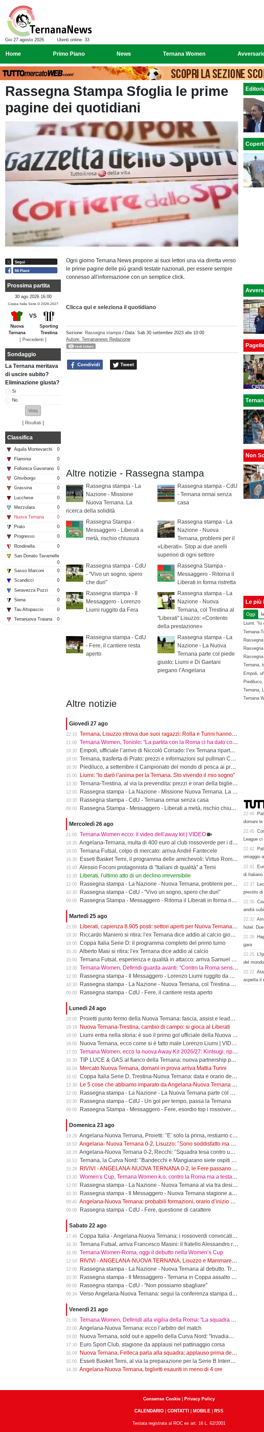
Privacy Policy (199, 1398)
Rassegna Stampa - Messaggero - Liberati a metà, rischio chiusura (114, 530)
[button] (33, 410)
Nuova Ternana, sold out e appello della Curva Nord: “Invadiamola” (161, 1336)
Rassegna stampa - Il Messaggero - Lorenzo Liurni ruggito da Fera (113, 601)
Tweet (126, 364)
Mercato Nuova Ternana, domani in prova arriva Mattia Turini (153, 1068)
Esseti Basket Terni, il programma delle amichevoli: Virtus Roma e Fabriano (171, 859)
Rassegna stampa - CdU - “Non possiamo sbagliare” (143, 1285)
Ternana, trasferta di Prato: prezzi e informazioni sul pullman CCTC (161, 759)
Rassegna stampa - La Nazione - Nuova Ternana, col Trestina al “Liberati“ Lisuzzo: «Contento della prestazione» (195, 609)
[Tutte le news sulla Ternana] (49, 21)
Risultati (33, 422)
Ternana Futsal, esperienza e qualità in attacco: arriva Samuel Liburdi (164, 959)
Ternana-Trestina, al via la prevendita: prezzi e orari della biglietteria (162, 783)
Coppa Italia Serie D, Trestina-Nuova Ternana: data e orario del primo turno (171, 1076)
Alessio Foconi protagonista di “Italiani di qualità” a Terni (147, 867)
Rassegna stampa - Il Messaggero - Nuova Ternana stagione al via (161, 1193)
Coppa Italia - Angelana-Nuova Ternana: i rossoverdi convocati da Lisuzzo (170, 1236)
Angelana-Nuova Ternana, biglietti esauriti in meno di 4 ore (150, 1369)
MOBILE (201, 1410)
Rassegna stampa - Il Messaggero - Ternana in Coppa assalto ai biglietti (167, 1277)
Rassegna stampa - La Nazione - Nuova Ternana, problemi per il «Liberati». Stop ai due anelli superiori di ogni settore (196, 538)
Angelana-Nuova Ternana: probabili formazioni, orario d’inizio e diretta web (170, 1201)
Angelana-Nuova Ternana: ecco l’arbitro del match (140, 1328)
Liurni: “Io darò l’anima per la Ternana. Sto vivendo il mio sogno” (157, 775)
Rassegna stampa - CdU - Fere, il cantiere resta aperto (116, 645)
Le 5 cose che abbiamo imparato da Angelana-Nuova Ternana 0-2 (160, 1084)
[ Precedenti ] (33, 339)
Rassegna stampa (103, 332)
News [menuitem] (124, 54)
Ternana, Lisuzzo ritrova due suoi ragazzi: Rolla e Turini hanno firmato (165, 734)
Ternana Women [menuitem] (184, 54)
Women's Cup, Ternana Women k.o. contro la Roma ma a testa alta (161, 1177)
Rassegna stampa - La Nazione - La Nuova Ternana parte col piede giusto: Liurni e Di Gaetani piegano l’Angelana (196, 653)
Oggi (250, 614)
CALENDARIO (149, 1410)
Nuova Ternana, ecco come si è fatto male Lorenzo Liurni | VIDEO (159, 1043)
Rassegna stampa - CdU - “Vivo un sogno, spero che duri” (116, 574)
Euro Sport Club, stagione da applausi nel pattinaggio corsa (152, 1344)
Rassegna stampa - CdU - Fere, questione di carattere (145, 1210)
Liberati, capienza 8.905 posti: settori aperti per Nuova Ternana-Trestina (166, 926)
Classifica (20, 437)
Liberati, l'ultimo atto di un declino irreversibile (135, 875)
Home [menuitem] (13, 54)
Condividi (88, 364)
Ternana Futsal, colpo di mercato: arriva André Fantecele (148, 851)
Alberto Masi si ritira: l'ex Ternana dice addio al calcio (143, 951)
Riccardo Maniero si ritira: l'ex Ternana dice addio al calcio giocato (160, 935)
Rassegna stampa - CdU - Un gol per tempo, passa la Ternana (155, 1101)
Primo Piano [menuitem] (69, 54)
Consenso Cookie (161, 1398)
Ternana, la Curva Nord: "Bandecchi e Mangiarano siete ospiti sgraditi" (165, 1160)
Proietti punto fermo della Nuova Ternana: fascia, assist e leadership (162, 1018)
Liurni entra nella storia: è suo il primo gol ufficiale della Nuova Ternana (166, 1035)
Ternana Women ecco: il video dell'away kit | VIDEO (143, 834)
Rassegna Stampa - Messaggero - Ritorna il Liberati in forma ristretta (206, 574)
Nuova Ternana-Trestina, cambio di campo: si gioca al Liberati (155, 1027)
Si (14, 391)
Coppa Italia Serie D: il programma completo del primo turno (153, 943)
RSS (218, 1410)
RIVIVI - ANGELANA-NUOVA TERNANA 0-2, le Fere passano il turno (164, 1168)
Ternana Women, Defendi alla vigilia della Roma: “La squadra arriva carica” (171, 1320)
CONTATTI (178, 1410)
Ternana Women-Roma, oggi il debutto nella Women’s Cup (151, 1252)
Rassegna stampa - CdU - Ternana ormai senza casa (207, 494)
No (15, 400)
